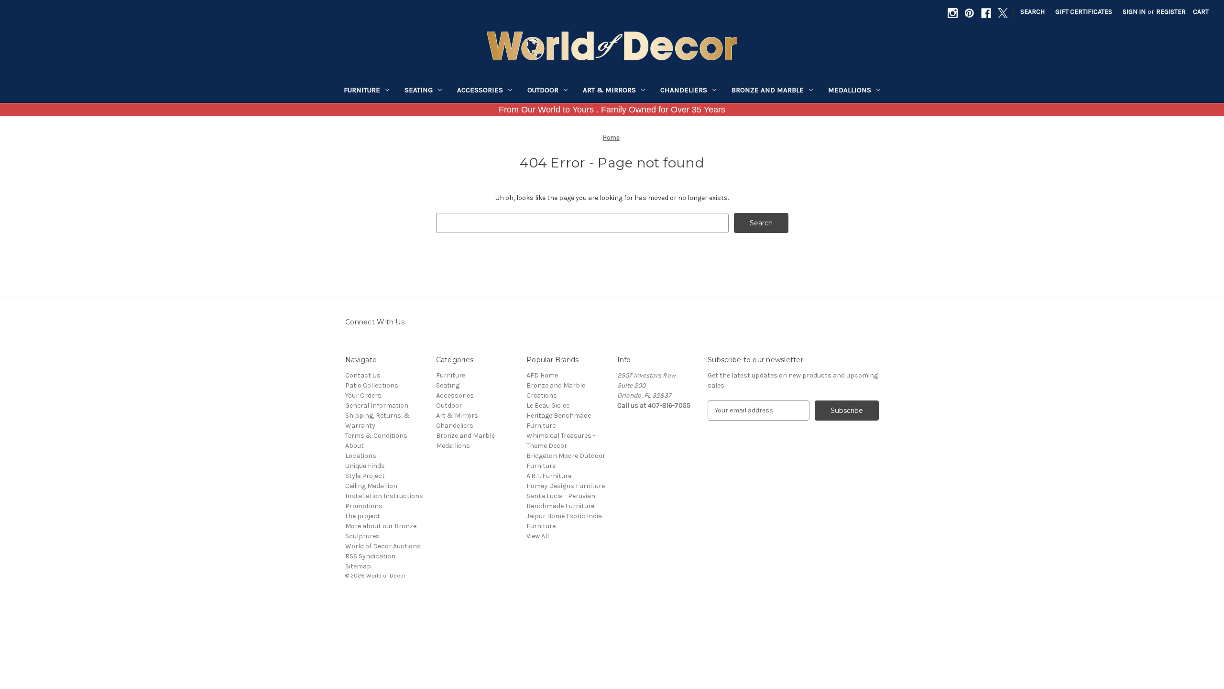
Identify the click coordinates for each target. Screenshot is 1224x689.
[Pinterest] (969, 13)
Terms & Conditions (376, 436)
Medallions (849, 90)
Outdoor (542, 90)
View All (537, 536)
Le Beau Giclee (547, 405)
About (354, 446)
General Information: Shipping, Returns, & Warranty (377, 415)
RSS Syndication (370, 556)
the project (362, 516)
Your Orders (363, 395)
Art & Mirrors (609, 90)
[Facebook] (986, 13)
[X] (1003, 13)
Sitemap (358, 566)
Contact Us (363, 375)
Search (1032, 12)
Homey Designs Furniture (565, 486)
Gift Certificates (1083, 12)
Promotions (363, 506)
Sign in (1134, 12)
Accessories (480, 90)
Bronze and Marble (768, 90)
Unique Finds (365, 466)
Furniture (362, 90)
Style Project (365, 476)
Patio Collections (371, 385)
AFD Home (542, 375)
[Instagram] (953, 13)
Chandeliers (683, 90)
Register (1171, 12)
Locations (360, 456)
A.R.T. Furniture (548, 476)
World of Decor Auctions (383, 546)
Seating (418, 90)
